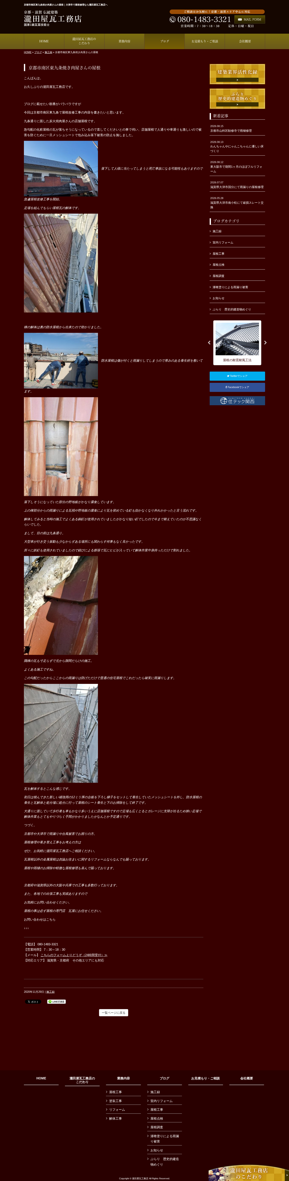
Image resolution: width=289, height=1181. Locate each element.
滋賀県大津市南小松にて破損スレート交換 (237, 203)
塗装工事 (115, 1101)
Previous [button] (209, 343)
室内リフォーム (223, 242)
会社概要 (246, 1078)
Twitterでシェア (238, 376)
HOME (28, 52)
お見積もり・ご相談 (205, 1078)
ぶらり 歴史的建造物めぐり (232, 309)
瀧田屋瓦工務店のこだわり (82, 1080)
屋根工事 (218, 253)
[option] (237, 342)
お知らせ (218, 298)
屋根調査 (218, 276)
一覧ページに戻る (113, 1012)
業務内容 (123, 1078)
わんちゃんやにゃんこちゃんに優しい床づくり (237, 147)
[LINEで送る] (56, 1001)
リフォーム (117, 1109)
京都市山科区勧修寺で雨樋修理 (231, 128)
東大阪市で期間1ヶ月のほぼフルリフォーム (236, 167)
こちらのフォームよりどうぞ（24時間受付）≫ (74, 955)
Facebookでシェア (238, 387)
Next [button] (265, 343)
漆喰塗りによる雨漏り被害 (230, 287)
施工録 (48, 52)
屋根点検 (218, 264)
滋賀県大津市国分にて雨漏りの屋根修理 (237, 185)
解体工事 (115, 1118)
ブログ (38, 52)
